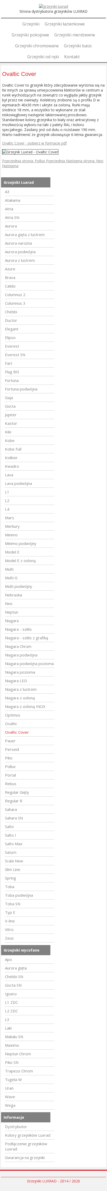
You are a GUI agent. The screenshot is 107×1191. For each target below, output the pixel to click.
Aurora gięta (16, 968)
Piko (8, 757)
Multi (9, 569)
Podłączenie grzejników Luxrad (26, 1146)
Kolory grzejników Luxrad (27, 1135)
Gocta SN (13, 985)
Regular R (13, 800)
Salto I (10, 835)
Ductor (11, 320)
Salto (9, 826)
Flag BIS (12, 371)
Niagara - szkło (18, 629)
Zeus (9, 938)
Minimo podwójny (20, 543)
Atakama (12, 200)
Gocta (10, 406)
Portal (10, 775)
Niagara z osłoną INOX (25, 706)
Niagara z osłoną (20, 697)
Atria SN (12, 217)
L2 (7, 500)
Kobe (10, 440)
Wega (10, 1105)
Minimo (11, 534)
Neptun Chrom (18, 1053)
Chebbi (11, 311)
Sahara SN (14, 818)
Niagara (12, 620)
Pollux (10, 766)
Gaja (9, 397)
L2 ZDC (11, 1010)
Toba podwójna (19, 895)
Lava (9, 474)
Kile (8, 431)
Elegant (11, 328)
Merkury (12, 526)
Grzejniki (30, 24)
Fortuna (12, 380)
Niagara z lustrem (21, 689)
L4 (7, 509)
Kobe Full (13, 449)
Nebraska (13, 594)
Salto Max (13, 843)
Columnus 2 (15, 294)
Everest (12, 346)
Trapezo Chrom (19, 1070)
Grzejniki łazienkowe (65, 24)
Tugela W (13, 1079)
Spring (10, 878)
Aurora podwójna (20, 251)
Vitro (9, 929)
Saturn (10, 852)
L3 (7, 1019)
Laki (8, 1028)
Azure (10, 268)
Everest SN (15, 354)
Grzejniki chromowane (37, 46)
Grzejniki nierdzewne (74, 35)
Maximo (12, 1045)
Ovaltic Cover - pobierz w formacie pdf (34, 143)
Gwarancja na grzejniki (25, 1157)
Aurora (11, 226)
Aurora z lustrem (20, 260)
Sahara (11, 809)
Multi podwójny (18, 586)
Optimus (12, 715)
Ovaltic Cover (17, 732)
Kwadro (12, 466)
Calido (10, 286)
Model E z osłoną (20, 560)
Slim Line (12, 869)
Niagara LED (16, 680)
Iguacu (11, 993)
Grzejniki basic (78, 46)
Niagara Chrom (18, 646)
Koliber (11, 457)
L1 (7, 491)
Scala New (14, 860)
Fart (8, 363)
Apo (8, 959)
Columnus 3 (15, 303)
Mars (9, 517)
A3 (7, 191)
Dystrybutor (16, 1126)
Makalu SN (14, 1036)
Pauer (10, 740)
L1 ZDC (11, 1002)
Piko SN (11, 1062)
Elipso (10, 337)
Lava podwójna (18, 483)
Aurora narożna (18, 243)
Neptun (11, 612)
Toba (9, 886)
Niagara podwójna (21, 655)
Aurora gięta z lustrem (25, 234)
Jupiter (11, 414)
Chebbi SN (14, 976)
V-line (10, 920)
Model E (12, 552)
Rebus (10, 783)
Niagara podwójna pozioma (29, 663)
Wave (10, 1096)
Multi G (11, 577)
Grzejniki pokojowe (30, 35)
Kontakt (72, 57)
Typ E (10, 912)
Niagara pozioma (20, 672)
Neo (8, 603)
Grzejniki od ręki (43, 57)
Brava (10, 277)
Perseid (12, 749)
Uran (9, 1088)
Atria (9, 208)
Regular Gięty (17, 792)
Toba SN (12, 903)
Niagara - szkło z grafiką (26, 637)
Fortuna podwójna (21, 389)
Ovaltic (11, 723)
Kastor (11, 423)
